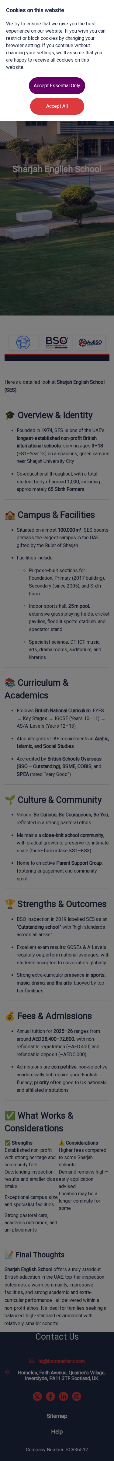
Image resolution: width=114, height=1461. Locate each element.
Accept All (57, 106)
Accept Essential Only (57, 85)
